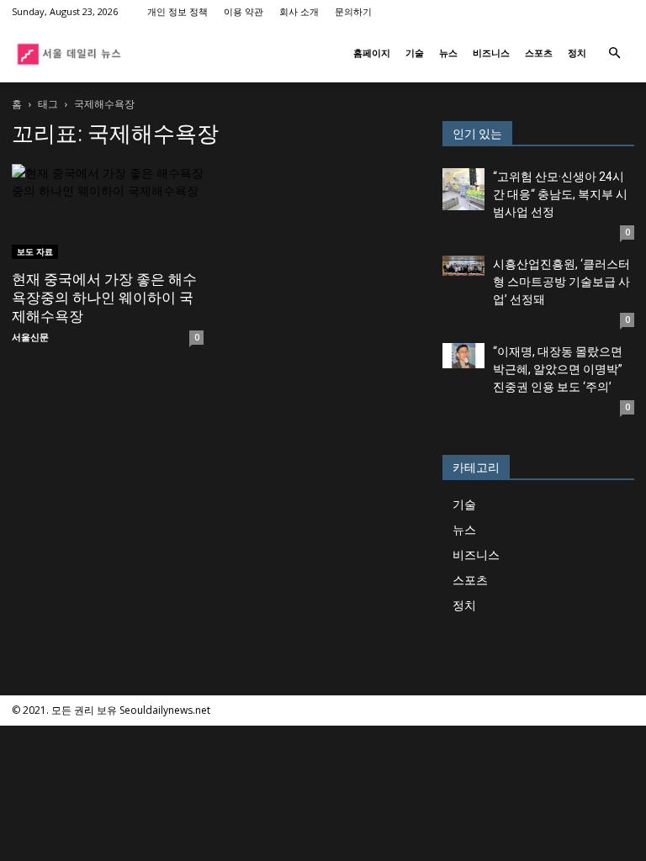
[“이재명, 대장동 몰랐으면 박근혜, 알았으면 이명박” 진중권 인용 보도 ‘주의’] (463, 355)
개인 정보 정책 (177, 11)
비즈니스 (491, 52)
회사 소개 (299, 11)
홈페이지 (371, 52)
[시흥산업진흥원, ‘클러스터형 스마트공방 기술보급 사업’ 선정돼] (463, 266)
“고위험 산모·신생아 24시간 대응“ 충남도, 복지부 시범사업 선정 (560, 194)
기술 (414, 52)
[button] (614, 53)
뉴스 (448, 52)
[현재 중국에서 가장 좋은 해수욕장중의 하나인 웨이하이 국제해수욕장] (108, 211)
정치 (577, 52)
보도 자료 (35, 251)
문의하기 (353, 11)
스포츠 (539, 52)
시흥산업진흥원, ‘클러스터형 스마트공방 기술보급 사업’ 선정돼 (561, 281)
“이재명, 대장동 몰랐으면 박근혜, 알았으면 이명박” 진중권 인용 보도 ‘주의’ (557, 369)
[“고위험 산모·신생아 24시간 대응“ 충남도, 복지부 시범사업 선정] (463, 189)
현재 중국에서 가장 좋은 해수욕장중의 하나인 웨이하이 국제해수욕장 (104, 298)
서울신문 (30, 336)
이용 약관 (243, 11)
